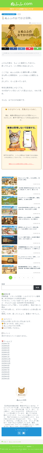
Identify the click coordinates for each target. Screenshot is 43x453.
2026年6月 (6, 346)
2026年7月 (6, 343)
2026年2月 (6, 354)
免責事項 (29, 446)
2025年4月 (6, 376)
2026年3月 (6, 352)
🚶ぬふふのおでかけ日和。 (9, 14)
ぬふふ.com (21, 3)
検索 (3, 284)
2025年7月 (6, 370)
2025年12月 (6, 359)
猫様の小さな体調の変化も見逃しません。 (21, 164)
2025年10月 (6, 363)
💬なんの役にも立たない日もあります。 (17, 321)
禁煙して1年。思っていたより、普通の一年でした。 (21, 314)
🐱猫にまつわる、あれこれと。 (13, 323)
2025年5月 (6, 374)
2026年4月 (6, 350)
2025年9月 (6, 365)
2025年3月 (6, 379)
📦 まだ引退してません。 (11, 328)
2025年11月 (6, 361)
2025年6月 (6, 372)
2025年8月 (6, 368)
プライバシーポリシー (17, 446)
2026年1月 (6, 357)
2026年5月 (6, 348)
